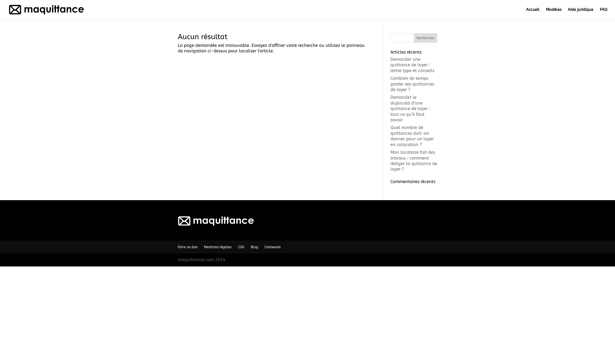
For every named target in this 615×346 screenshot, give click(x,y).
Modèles (553, 10)
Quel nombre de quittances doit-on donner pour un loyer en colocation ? (412, 136)
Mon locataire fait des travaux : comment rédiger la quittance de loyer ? (413, 161)
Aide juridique (580, 10)
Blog (254, 247)
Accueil (533, 10)
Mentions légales (218, 247)
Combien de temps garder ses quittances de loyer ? (412, 84)
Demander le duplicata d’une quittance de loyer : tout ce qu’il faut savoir (410, 109)
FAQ (603, 10)
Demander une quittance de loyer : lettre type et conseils (412, 65)
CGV (241, 247)
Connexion (272, 247)
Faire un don (187, 247)
